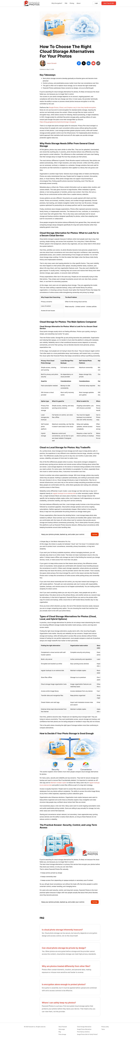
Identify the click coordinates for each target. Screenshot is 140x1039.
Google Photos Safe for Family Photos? (87, 1034)
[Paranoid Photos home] (31, 3)
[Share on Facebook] (79, 63)
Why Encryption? (57, 3)
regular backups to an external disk (84, 417)
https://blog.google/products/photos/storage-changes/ (57, 122)
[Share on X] (84, 63)
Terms (103, 1029)
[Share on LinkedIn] (89, 63)
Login (96, 3)
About (78, 3)
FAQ (66, 3)
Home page (62, 1029)
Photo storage (62, 1034)
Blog (60, 1032)
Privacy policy (105, 1026)
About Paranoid (63, 1026)
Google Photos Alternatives (84, 1029)
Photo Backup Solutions (83, 1032)
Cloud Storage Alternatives (84, 1026)
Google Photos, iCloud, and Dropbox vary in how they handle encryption (72, 107)
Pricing (72, 3)
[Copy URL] (98, 63)
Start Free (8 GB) (109, 3)
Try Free (94, 534)
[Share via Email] (93, 63)
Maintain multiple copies (78, 670)
